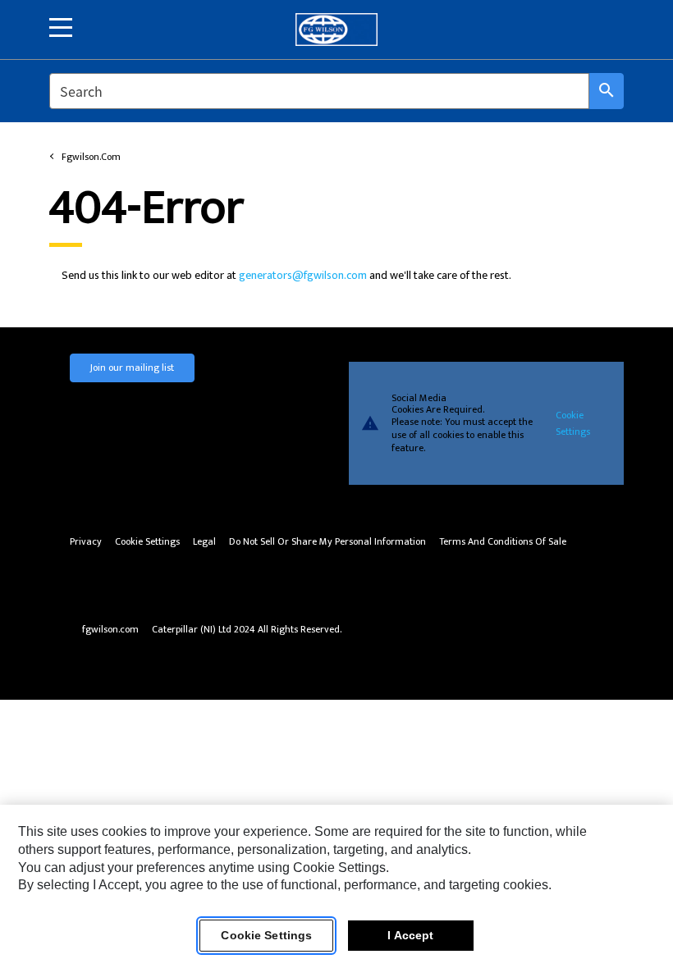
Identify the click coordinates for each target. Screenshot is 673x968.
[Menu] (60, 27)
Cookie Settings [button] (147, 542)
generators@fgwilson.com (303, 275)
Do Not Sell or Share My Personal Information (327, 542)
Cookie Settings (573, 423)
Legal (204, 542)
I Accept (410, 935)
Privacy (86, 542)
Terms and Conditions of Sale (502, 542)
